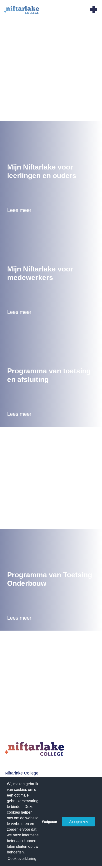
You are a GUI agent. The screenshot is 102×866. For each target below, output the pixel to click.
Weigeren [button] (49, 822)
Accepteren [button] (78, 822)
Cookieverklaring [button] (22, 859)
